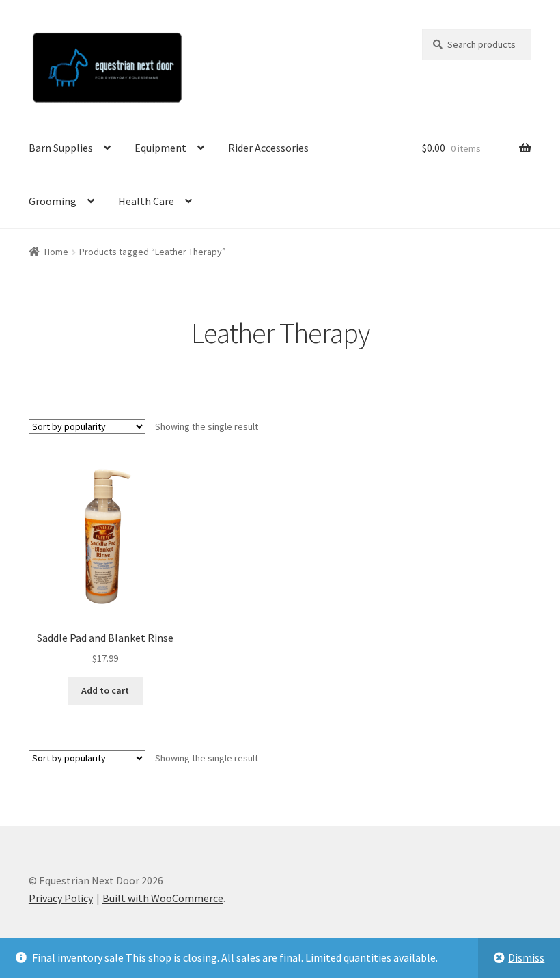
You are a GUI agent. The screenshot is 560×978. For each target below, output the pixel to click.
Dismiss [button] (526, 957)
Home (56, 251)
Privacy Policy (61, 898)
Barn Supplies (61, 147)
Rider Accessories (268, 147)
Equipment (160, 147)
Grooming (52, 201)
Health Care (146, 201)
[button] (531, 19)
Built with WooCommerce (162, 898)
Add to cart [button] (105, 690)
